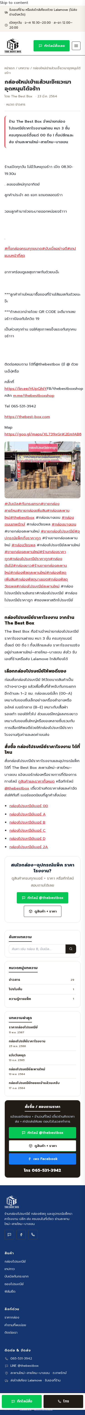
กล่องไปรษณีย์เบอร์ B (27, 822)
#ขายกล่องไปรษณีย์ (58, 531)
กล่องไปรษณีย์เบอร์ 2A (28, 847)
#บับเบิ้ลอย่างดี (54, 248)
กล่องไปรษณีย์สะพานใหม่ (27, 1069)
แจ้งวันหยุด (17, 1055)
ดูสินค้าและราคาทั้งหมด (36, 781)
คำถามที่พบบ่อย (15, 1325)
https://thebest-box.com (27, 417)
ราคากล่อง (12, 1317)
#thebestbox (22, 517)
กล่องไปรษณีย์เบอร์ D (27, 838)
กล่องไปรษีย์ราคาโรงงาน (27, 1041)
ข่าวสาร (41, 979)
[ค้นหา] (71, 948)
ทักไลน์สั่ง (24, 1401)
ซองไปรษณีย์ (14, 1284)
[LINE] (9, 1234)
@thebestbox (17, 788)
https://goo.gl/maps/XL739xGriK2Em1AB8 (43, 434)
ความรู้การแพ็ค (41, 998)
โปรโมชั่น (41, 989)
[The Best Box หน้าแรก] (13, 46)
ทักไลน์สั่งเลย (54, 45)
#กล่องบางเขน (64, 524)
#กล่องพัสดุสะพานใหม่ (28, 572)
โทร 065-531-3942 (42, 1170)
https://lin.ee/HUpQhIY (26, 388)
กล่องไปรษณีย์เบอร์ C (27, 830)
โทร (66, 1401)
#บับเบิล (11, 504)
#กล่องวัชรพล (23, 545)
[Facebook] (21, 1234)
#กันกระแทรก (29, 504)
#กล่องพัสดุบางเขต (31, 579)
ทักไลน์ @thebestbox (45, 897)
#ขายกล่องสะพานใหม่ (22, 552)
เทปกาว (10, 1268)
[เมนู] (76, 45)
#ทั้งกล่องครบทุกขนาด (23, 248)
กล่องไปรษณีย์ (15, 1261)
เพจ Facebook (45, 1158)
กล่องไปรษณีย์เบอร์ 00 (28, 806)
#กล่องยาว (22, 565)
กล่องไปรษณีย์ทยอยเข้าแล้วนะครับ (34, 1083)
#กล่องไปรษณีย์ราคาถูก (30, 559)
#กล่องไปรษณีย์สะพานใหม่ (37, 586)
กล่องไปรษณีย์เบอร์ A (27, 814)
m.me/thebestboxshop (33, 395)
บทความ (23, 68)
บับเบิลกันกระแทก (17, 1276)
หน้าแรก (10, 68)
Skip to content (14, 2)
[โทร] (33, 1234)
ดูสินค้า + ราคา (45, 911)
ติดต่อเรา (11, 1332)
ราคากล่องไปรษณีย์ (23, 1027)
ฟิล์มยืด (10, 1291)
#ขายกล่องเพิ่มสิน (32, 510)
